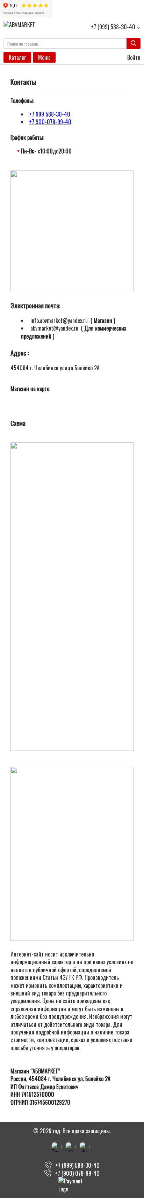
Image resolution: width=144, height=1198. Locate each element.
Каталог (17, 57)
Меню (44, 57)
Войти (133, 57)
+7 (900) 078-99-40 (77, 1173)
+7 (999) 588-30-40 (113, 27)
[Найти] (134, 43)
